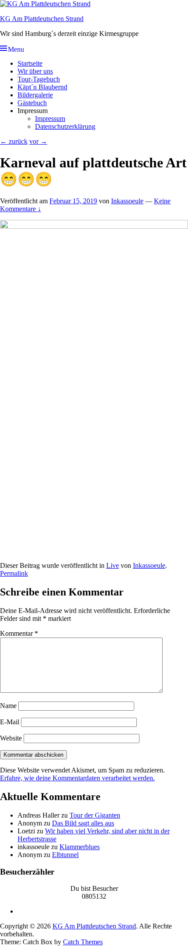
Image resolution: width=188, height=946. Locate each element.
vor (38, 141)
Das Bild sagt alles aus (83, 823)
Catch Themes (83, 942)
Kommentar (19, 633)
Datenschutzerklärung (65, 126)
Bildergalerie (35, 95)
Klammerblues (79, 846)
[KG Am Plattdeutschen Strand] (45, 3)
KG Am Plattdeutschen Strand (42, 18)
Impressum (50, 118)
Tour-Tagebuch (38, 79)
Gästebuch (32, 102)
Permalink (14, 573)
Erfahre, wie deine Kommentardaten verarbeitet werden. (77, 778)
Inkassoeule (127, 201)
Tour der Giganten (95, 815)
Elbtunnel (65, 854)
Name (8, 705)
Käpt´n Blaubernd (42, 87)
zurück (14, 141)
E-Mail (9, 722)
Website (11, 738)
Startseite (29, 63)
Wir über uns (35, 71)
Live (112, 565)
